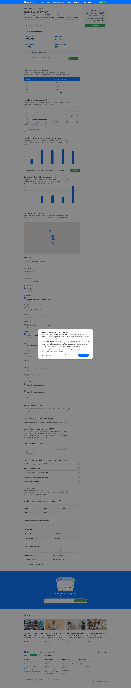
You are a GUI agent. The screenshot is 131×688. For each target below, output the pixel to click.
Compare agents (46, 2)
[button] (46, 355)
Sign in (102, 2)
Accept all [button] (83, 355)
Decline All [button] (71, 355)
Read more (60, 351)
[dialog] (65, 344)
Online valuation (56, 2)
